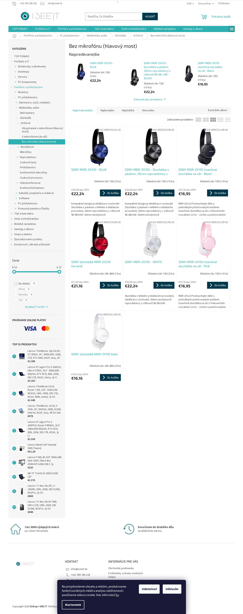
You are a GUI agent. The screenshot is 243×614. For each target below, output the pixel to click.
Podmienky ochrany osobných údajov (125, 575)
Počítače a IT (21, 61)
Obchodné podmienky (121, 568)
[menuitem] (19, 29)
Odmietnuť (149, 589)
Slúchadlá (25, 118)
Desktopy (23, 72)
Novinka (25, 295)
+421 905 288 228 (80, 575)
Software (24, 198)
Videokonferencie (30, 183)
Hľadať (150, 16)
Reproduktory (28, 157)
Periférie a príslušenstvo (28, 87)
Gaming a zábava (24, 229)
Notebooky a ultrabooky (32, 66)
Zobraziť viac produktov (148, 99)
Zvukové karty (28, 162)
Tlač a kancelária (23, 214)
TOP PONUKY (21, 56)
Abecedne (148, 110)
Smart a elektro (23, 234)
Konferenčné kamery (32, 188)
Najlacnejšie (107, 110)
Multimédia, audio (29, 108)
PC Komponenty (27, 82)
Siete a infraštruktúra (26, 219)
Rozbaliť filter (35, 307)
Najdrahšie (128, 110)
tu (117, 595)
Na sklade (27, 284)
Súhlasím (172, 589)
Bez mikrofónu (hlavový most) (39, 142)
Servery (22, 77)
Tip (23, 300)
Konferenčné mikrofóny (33, 173)
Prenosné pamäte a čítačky (33, 209)
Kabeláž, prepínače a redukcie (36, 193)
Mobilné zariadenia (25, 224)
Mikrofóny (26, 152)
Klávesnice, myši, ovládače (34, 103)
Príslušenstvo (28, 167)
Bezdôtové (27, 147)
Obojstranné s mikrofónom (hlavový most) (42, 130)
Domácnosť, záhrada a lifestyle (32, 244)
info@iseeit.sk (79, 569)
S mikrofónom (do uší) (34, 137)
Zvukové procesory (31, 178)
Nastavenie (73, 605)
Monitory (23, 92)
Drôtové (25, 123)
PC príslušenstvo (27, 97)
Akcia (24, 289)
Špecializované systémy (28, 239)
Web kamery (27, 113)
